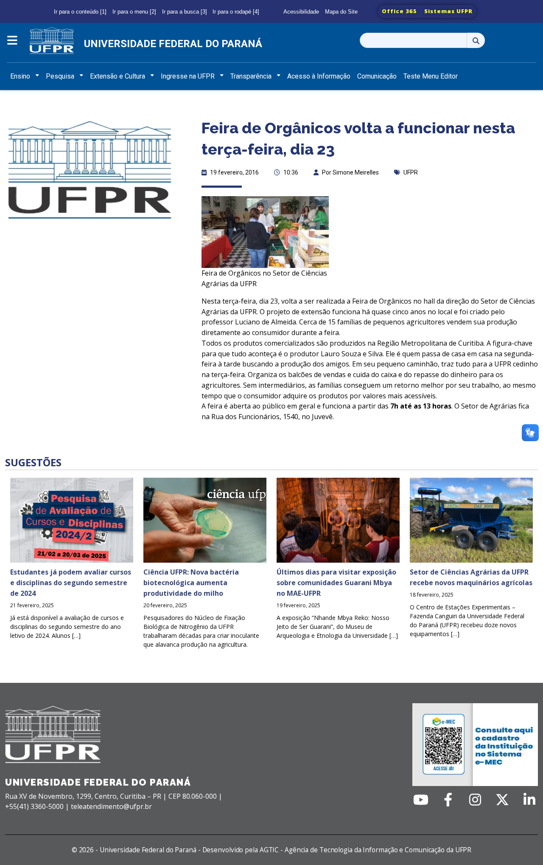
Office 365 (399, 11)
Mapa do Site (341, 11)
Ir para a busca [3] (184, 11)
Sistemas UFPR (448, 11)
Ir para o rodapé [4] (236, 11)
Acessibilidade (301, 11)
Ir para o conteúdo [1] (80, 11)
